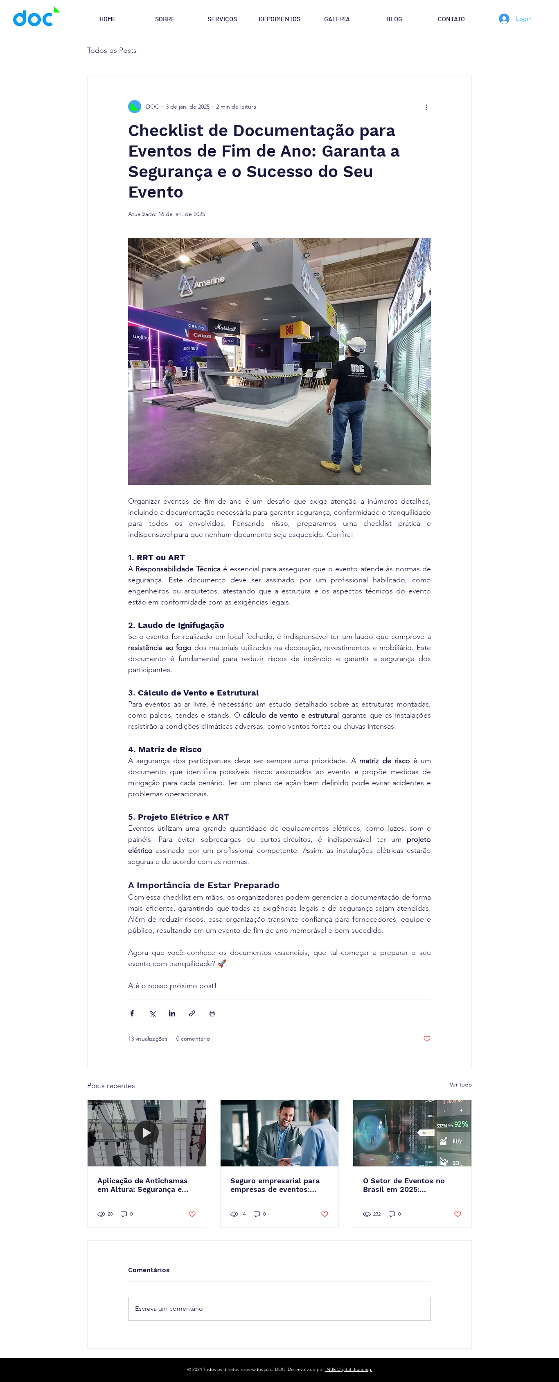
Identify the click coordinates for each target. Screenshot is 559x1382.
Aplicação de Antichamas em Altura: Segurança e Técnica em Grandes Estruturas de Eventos (142, 1184)
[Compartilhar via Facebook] (132, 1013)
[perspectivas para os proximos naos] (412, 1133)
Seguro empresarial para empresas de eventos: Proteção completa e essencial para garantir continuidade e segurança (276, 1184)
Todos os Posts (112, 50)
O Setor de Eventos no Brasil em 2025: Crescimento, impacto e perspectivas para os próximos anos (406, 1184)
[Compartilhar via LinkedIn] (172, 1013)
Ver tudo (461, 1084)
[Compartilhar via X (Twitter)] (152, 1013)
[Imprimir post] (212, 1013)
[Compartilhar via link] (192, 1013)
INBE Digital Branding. (348, 1369)
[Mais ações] (426, 106)
